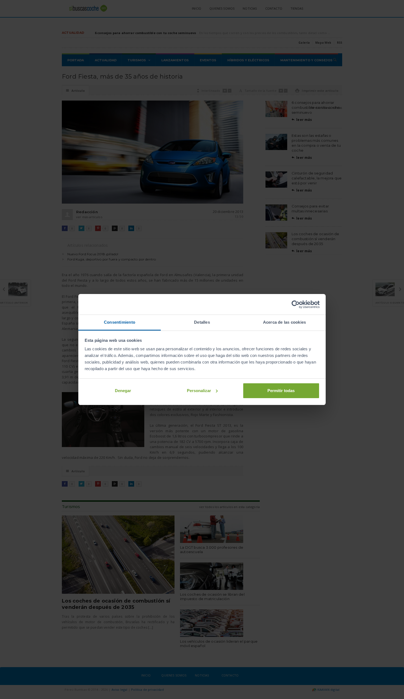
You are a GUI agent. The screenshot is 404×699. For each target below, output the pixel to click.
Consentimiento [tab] (119, 322)
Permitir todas (281, 390)
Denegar (123, 390)
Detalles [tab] (202, 322)
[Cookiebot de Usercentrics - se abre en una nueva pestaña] (296, 304)
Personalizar (199, 390)
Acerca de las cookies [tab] (284, 322)
